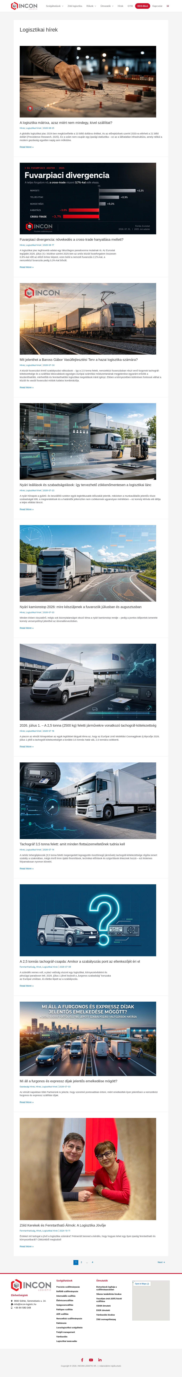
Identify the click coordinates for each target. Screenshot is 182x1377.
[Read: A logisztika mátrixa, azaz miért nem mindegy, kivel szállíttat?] (88, 81)
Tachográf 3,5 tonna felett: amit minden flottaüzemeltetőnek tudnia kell (72, 844)
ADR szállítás (62, 1314)
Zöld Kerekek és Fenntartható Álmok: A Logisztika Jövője (63, 1225)
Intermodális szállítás (66, 1296)
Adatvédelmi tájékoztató (110, 1366)
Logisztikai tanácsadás (66, 1341)
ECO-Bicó (142, 6)
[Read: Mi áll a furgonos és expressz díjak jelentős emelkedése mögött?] (88, 1038)
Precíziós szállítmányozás (68, 1287)
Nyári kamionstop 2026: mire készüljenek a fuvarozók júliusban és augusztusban (80, 607)
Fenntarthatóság (27, 967)
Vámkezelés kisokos (105, 1315)
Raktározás (61, 1323)
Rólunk (89, 6)
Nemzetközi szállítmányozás (69, 1318)
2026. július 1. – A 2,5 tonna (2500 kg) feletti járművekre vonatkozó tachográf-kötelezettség (88, 725)
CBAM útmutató (103, 1306)
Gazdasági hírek (27, 1086)
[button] (62, 6)
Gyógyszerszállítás (64, 1305)
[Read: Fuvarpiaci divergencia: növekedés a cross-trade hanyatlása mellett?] (88, 198)
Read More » (27, 146)
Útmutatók (105, 6)
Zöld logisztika (75, 6)
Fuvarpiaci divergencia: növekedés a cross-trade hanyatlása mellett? (71, 239)
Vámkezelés (61, 1336)
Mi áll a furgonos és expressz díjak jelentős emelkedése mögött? (68, 1081)
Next (161, 1262)
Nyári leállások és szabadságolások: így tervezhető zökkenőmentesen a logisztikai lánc (85, 485)
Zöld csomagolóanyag (106, 1319)
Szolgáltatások (53, 6)
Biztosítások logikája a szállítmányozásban (106, 1288)
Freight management (65, 1332)
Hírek (120, 6)
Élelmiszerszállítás (64, 1300)
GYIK (130, 6)
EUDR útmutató (103, 1310)
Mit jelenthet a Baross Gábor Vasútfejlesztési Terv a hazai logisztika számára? (79, 360)
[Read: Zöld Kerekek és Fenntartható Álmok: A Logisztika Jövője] (88, 1169)
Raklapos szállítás (64, 1309)
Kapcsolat (157, 6)
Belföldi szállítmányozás (67, 1291)
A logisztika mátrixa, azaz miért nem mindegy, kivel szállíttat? (66, 123)
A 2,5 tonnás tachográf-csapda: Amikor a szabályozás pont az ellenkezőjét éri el (80, 961)
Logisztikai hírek (33, 128)
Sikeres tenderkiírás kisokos (109, 1294)
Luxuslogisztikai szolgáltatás (69, 1327)
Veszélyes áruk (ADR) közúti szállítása (109, 1299)
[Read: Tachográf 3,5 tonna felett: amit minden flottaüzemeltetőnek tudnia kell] (88, 800)
